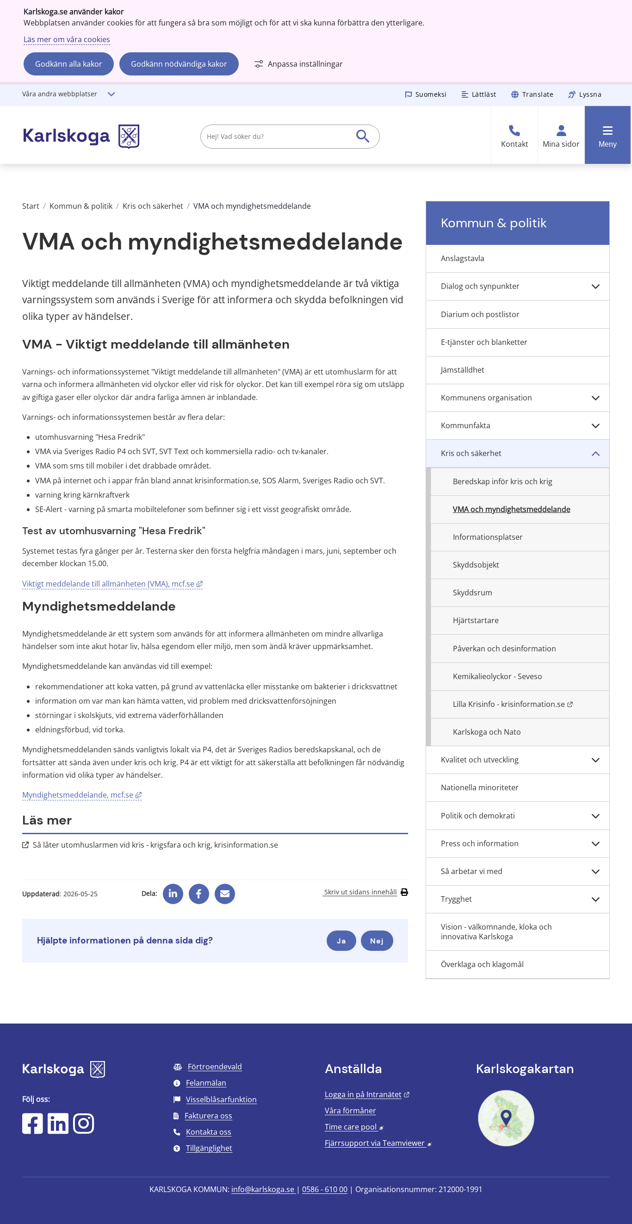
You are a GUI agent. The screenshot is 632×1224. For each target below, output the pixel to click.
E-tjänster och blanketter (484, 342)
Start (30, 206)
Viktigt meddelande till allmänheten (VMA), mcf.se (112, 584)
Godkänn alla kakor (68, 64)
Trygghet (456, 899)
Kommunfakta (465, 425)
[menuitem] (517, 259)
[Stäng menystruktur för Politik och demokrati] (595, 816)
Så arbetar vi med (471, 871)
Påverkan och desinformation (504, 648)
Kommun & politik (81, 206)
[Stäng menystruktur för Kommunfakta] (595, 426)
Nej (377, 941)
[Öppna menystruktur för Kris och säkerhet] (595, 454)
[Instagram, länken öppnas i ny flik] (83, 1129)
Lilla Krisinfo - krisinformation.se (531, 704)
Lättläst (484, 94)
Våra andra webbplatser (59, 93)
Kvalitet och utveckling (480, 760)
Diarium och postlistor (480, 314)
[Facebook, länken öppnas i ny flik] (199, 890)
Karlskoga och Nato (487, 732)
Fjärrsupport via (378, 1143)
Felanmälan (206, 1083)
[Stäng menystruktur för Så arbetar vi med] (595, 872)
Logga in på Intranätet (367, 1094)
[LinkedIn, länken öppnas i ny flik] (58, 1129)
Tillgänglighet (209, 1148)
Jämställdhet (462, 370)
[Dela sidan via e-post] (224, 890)
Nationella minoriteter (480, 787)
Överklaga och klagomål (482, 964)
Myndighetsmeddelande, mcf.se (82, 795)
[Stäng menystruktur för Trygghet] (595, 899)
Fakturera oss (208, 1116)
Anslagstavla (462, 258)
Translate (538, 94)
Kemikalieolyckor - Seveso (497, 676)
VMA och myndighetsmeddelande (511, 509)
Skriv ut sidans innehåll (359, 892)
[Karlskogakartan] (506, 1145)
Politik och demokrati (478, 816)
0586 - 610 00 (324, 1189)
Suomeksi (431, 94)
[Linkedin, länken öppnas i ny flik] (173, 890)
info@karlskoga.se (263, 1189)
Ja (341, 941)
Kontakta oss (208, 1132)
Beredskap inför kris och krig (502, 481)
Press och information (480, 843)
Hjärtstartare (476, 620)
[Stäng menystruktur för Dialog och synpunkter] (595, 286)
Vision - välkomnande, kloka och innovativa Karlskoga (496, 932)
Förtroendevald (215, 1067)
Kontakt (514, 144)
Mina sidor (561, 144)
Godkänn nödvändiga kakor (179, 64)
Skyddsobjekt (476, 565)
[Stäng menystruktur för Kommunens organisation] (595, 398)
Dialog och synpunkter (480, 286)
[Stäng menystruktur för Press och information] (595, 844)
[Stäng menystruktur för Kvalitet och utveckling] (595, 760)
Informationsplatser (488, 537)
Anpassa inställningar (305, 64)
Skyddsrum (472, 592)
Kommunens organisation (486, 398)
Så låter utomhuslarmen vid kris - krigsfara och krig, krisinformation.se (155, 845)
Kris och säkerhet (153, 206)
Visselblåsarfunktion (221, 1099)
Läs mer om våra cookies (67, 39)
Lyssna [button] (590, 94)
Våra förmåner (350, 1110)
